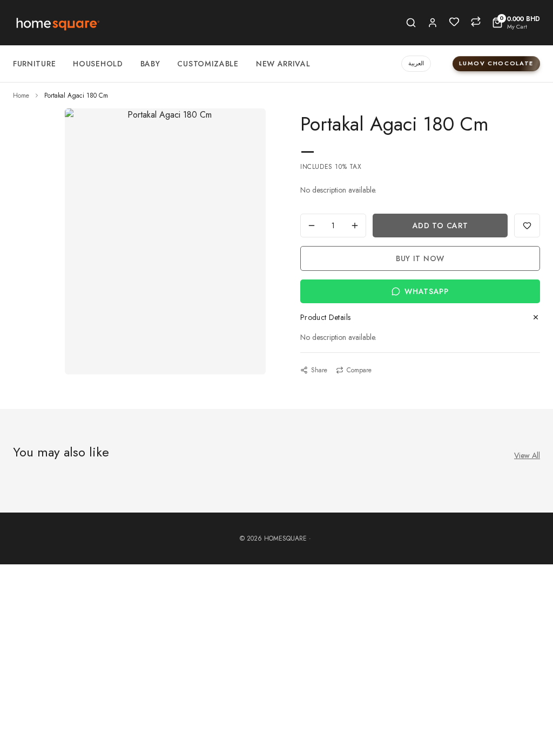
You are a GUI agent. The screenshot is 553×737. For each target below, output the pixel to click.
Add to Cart (440, 225)
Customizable (207, 63)
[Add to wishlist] (527, 225)
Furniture (34, 63)
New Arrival (283, 63)
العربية (416, 63)
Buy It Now (420, 258)
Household (98, 63)
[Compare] (475, 21)
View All (527, 455)
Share (319, 370)
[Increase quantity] (355, 225)
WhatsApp (426, 291)
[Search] (411, 22)
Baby (150, 63)
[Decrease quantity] (311, 225)
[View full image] (165, 114)
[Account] (432, 22)
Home (21, 95)
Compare (359, 370)
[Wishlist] (454, 21)
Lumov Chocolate (496, 63)
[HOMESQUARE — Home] (57, 23)
